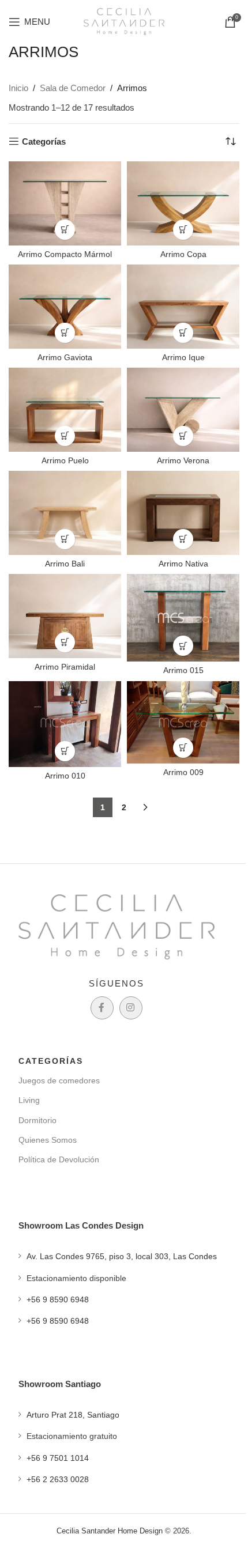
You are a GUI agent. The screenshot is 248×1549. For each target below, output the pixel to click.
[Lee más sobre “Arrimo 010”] (65, 751)
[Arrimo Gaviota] (65, 307)
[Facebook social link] (102, 1007)
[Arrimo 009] (183, 722)
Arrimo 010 (65, 776)
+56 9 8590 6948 (58, 1299)
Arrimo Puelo (65, 460)
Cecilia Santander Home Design (110, 1531)
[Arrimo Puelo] (65, 410)
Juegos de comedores (59, 1080)
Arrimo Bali (65, 564)
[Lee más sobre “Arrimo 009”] (183, 748)
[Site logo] (124, 20)
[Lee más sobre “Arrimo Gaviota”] (65, 333)
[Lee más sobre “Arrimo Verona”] (183, 436)
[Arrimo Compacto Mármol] (65, 203)
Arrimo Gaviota (64, 357)
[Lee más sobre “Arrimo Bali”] (65, 539)
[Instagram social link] (130, 1007)
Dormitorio (37, 1120)
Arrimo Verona (183, 460)
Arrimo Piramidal (65, 667)
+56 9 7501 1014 (58, 1458)
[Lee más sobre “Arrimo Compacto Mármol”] (65, 230)
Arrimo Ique (183, 357)
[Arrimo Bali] (65, 513)
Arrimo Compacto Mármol (65, 254)
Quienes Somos (47, 1139)
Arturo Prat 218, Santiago (73, 1414)
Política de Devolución (58, 1159)
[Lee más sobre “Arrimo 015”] (183, 646)
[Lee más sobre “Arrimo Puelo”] (65, 436)
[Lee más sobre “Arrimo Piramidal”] (65, 642)
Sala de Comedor (73, 88)
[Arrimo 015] (183, 618)
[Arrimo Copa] (183, 203)
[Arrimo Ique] (183, 307)
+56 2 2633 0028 (58, 1479)
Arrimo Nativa (183, 564)
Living (29, 1100)
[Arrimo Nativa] (183, 513)
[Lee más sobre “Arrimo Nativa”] (183, 539)
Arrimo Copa (183, 254)
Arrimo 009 (183, 772)
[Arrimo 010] (65, 724)
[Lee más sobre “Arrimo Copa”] (183, 230)
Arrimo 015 (183, 670)
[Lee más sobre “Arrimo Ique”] (183, 333)
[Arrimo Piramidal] (65, 616)
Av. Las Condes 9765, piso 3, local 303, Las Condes (122, 1256)
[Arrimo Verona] (183, 410)
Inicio (18, 88)
